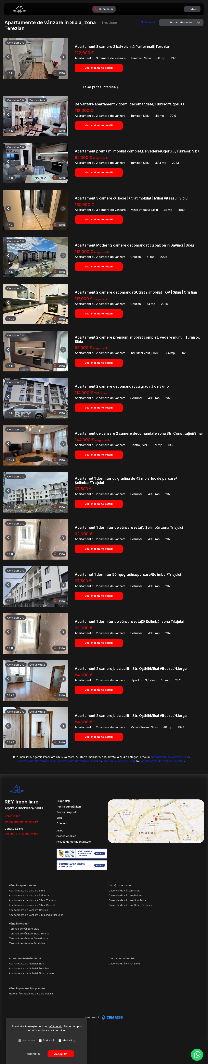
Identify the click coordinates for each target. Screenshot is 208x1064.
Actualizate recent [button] (181, 22)
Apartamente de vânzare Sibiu (27, 890)
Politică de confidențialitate (73, 841)
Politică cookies (66, 836)
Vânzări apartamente (22, 885)
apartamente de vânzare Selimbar (79, 761)
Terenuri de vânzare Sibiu (24, 928)
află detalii (55, 1026)
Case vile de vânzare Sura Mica (127, 900)
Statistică (48, 1040)
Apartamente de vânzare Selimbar (29, 895)
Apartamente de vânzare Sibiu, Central (32, 905)
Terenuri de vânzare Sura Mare (27, 943)
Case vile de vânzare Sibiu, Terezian (130, 905)
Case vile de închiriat (122, 958)
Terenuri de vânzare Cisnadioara (28, 938)
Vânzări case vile (119, 885)
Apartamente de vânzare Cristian (28, 910)
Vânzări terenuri (19, 923)
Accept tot (60, 1053)
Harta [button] (61, 72)
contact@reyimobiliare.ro (21, 821)
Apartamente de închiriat (25, 958)
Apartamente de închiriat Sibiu (26, 963)
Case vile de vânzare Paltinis (125, 895)
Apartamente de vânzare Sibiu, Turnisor (32, 900)
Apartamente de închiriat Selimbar (29, 968)
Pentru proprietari (67, 812)
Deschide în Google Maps (21, 833)
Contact (61, 823)
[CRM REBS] (112, 1017)
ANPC (60, 830)
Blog (59, 817)
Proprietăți (63, 800)
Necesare (29, 1040)
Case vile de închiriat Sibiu (124, 963)
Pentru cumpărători (68, 806)
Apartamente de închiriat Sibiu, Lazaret (32, 973)
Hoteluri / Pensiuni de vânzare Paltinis (31, 993)
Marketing (69, 1040)
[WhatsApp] (197, 1055)
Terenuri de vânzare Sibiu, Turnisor (29, 933)
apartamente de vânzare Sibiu (170, 756)
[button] (8, 57)
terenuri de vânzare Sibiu (119, 761)
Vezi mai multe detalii (99, 67)
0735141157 (12, 815)
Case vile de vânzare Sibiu (124, 890)
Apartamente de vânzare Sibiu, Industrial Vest (36, 914)
